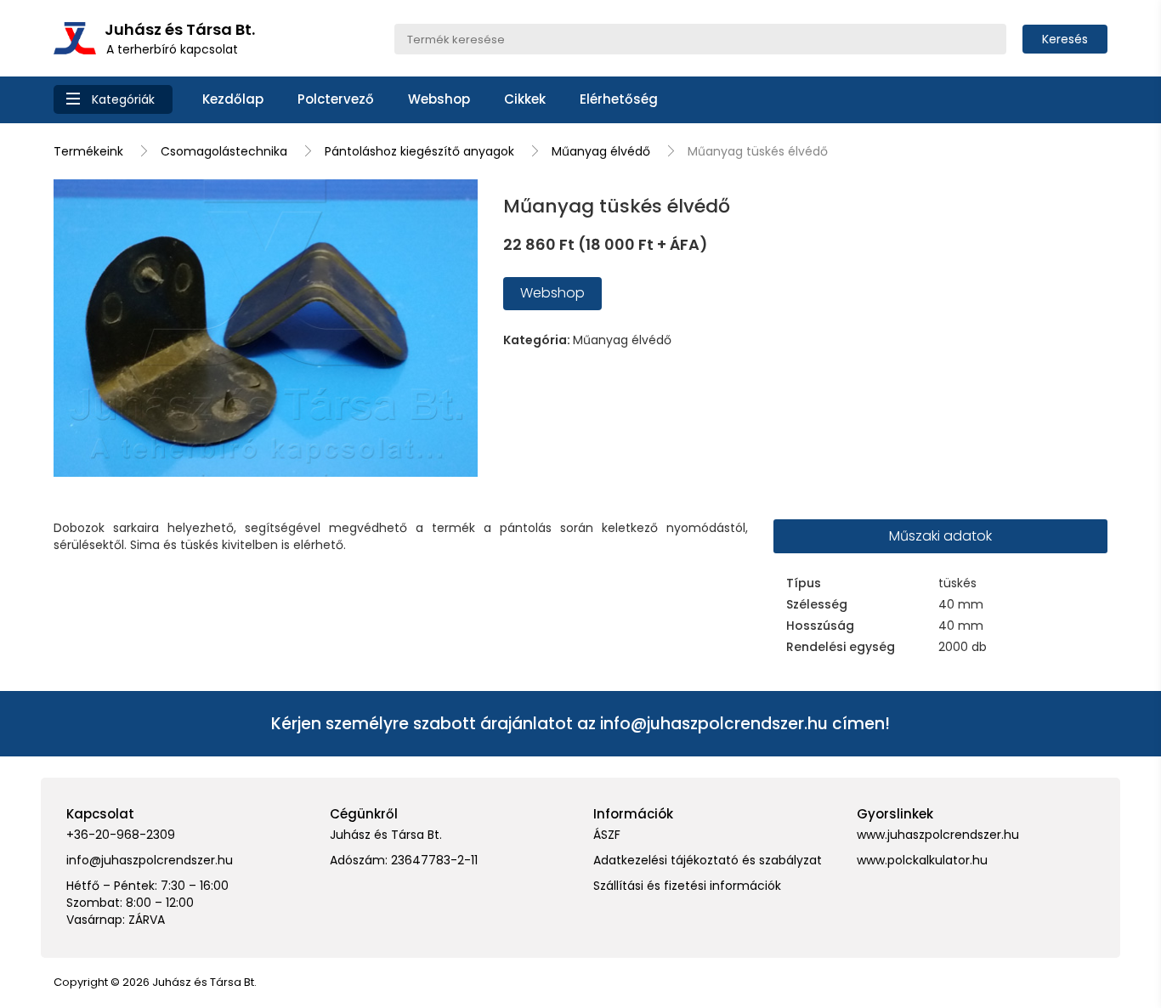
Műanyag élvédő (601, 151)
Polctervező (335, 99)
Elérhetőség (619, 99)
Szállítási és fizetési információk (687, 885)
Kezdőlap (232, 99)
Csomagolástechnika (224, 151)
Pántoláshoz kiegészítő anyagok (419, 151)
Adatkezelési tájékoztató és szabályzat (707, 860)
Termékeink (88, 151)
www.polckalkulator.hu (922, 860)
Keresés (1065, 39)
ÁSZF (606, 834)
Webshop (439, 99)
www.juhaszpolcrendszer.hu (938, 834)
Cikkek (525, 99)
